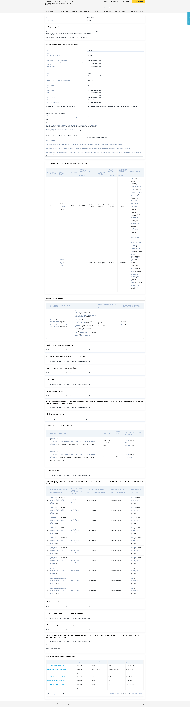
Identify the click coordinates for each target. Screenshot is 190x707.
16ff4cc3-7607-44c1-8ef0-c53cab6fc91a (56, 680)
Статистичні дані (125, 1)
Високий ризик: (107, 11)
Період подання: (96, 11)
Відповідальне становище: (121, 11)
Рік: (57, 11)
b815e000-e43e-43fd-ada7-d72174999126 (56, 684)
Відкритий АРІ (114, 1)
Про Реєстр (106, 1)
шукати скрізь (114, 7)
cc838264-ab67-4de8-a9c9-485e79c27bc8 (56, 676)
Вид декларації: (49, 11)
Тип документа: (64, 11)
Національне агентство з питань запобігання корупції (132, 704)
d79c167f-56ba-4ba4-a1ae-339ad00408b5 (56, 688)
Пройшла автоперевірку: (137, 11)
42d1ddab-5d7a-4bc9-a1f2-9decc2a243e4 (56, 673)
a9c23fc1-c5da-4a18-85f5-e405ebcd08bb (56, 665)
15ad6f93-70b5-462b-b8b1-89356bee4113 (56, 669)
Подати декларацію (139, 1)
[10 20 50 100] (51, 693)
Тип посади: (74, 11)
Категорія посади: (84, 11)
